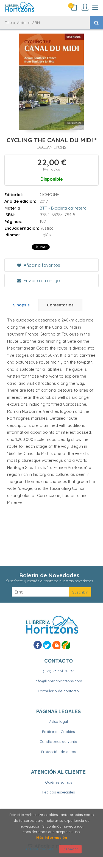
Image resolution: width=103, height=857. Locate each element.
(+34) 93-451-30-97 (58, 671)
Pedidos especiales (58, 792)
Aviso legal (58, 721)
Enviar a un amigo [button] (41, 280)
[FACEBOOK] (38, 645)
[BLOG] (56, 645)
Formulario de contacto (58, 691)
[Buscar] (96, 22)
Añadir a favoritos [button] (41, 265)
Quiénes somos (58, 782)
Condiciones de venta (58, 741)
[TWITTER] (47, 645)
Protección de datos (58, 751)
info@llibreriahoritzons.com (58, 681)
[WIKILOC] (66, 645)
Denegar (70, 849)
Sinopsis (21, 304)
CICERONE (49, 194)
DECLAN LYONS (51, 147)
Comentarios (60, 304)
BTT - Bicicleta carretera (63, 208)
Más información (51, 837)
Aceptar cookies (39, 849)
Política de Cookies (58, 731)
